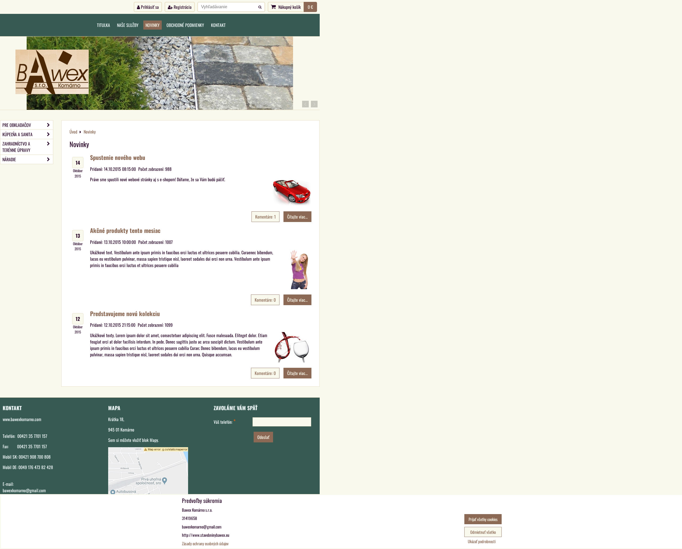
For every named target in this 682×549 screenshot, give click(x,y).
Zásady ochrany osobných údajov (205, 543)
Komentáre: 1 (265, 216)
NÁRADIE (9, 159)
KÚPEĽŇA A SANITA (17, 134)
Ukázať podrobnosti (482, 541)
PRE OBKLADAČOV (16, 125)
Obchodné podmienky (185, 25)
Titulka (103, 25)
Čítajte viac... (297, 216)
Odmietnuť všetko (483, 532)
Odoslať (263, 437)
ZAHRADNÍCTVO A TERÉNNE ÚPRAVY (16, 146)
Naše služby (128, 25)
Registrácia (182, 7)
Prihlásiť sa (149, 7)
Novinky (152, 25)
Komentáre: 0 (265, 300)
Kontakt (218, 25)
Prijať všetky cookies (483, 519)
